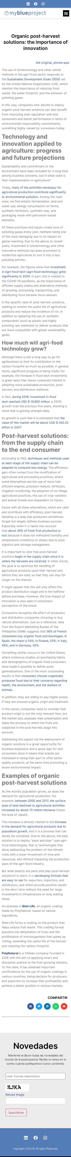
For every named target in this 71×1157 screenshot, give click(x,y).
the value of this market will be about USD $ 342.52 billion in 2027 (35, 422)
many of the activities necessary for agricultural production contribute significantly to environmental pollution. (34, 192)
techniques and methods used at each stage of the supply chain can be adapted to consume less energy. (35, 463)
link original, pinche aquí (52, 62)
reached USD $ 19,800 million (29, 401)
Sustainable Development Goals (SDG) (33, 79)
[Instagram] (43, 4)
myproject (27, 13)
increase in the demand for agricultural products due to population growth (34, 826)
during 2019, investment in (30, 397)
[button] (66, 13)
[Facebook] (35, 4)
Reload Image (14, 1094)
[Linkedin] (28, 4)
